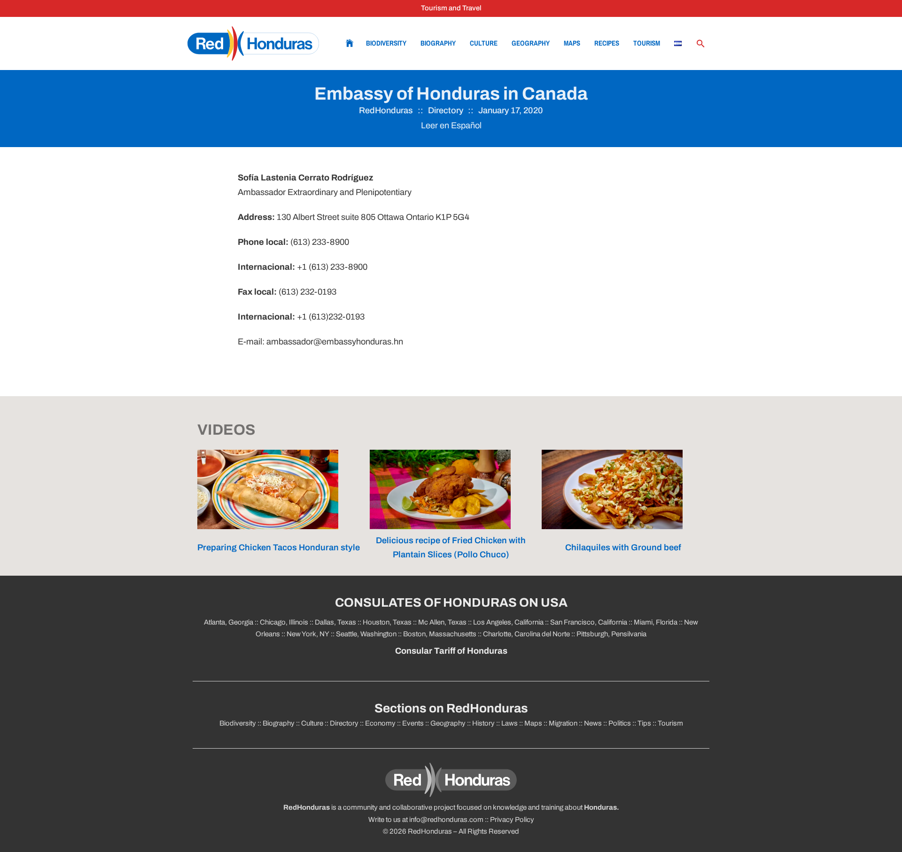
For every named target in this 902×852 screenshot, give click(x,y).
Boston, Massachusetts (439, 634)
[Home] (253, 43)
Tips (644, 723)
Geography (531, 43)
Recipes (606, 43)
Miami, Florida (655, 622)
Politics (619, 723)
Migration (563, 723)
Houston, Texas (387, 622)
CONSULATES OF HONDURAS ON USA (451, 603)
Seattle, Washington (366, 634)
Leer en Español (451, 125)
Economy (380, 723)
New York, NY (308, 634)
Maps (572, 43)
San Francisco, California (588, 622)
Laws (509, 723)
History (483, 723)
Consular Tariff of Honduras (451, 651)
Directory (445, 110)
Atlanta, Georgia (228, 622)
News (593, 723)
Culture (484, 43)
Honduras (600, 807)
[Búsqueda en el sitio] (700, 43)
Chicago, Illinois (284, 622)
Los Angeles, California (508, 622)
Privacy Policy (512, 819)
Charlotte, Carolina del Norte (527, 634)
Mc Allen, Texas (442, 622)
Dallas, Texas (335, 622)
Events (413, 723)
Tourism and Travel (451, 8)
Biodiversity (386, 43)
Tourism (646, 43)
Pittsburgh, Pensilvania (610, 634)
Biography (438, 43)
